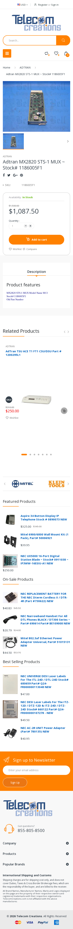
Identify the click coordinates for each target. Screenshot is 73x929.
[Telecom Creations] (36, 23)
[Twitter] (8, 175)
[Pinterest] (21, 175)
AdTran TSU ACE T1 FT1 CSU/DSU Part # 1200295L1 (33, 353)
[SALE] (36, 399)
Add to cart (39, 239)
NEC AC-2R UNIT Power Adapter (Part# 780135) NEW (43, 729)
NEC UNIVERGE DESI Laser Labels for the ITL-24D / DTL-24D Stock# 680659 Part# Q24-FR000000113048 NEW (45, 681)
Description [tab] (36, 271)
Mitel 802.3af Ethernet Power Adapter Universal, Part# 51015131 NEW (45, 641)
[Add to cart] (64, 410)
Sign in (55, 4)
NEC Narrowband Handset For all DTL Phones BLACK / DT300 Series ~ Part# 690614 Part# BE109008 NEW (45, 619)
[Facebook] (4, 175)
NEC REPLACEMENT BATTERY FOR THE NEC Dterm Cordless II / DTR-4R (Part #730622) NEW (44, 597)
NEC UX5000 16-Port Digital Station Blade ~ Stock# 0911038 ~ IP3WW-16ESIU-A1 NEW (44, 559)
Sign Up (15, 782)
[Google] (15, 175)
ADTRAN (25, 67)
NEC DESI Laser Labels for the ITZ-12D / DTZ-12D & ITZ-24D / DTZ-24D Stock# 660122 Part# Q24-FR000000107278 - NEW (45, 707)
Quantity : (14, 220)
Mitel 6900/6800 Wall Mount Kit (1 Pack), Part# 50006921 (45, 536)
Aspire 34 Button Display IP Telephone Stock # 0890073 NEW (44, 517)
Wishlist (17, 249)
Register (43, 4)
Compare (31, 249)
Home (6, 67)
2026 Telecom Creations (26, 916)
